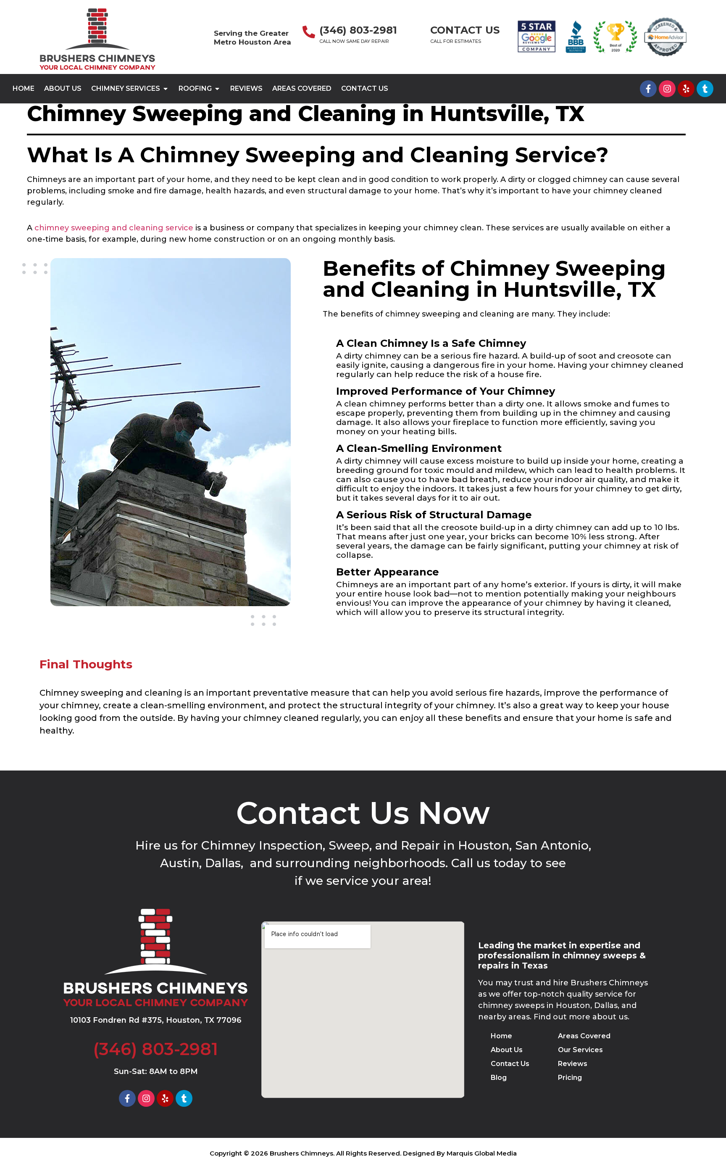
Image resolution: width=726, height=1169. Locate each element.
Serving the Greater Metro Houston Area (252, 37)
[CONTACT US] (418, 32)
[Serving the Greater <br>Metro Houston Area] (203, 37)
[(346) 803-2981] (308, 33)
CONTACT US (465, 30)
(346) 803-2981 (358, 30)
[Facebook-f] (648, 88)
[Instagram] (667, 88)
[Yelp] (686, 88)
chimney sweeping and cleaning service (113, 227)
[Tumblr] (705, 88)
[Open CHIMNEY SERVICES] (165, 89)
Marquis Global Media (482, 1153)
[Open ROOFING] (217, 89)
